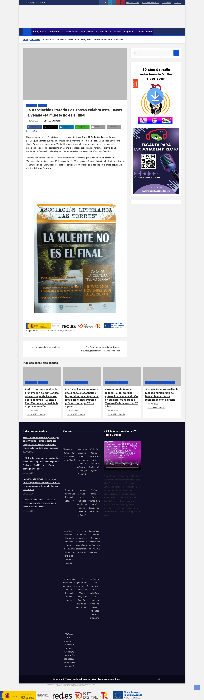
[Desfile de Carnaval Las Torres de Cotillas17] (69, 483)
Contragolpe (31, 382)
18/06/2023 (34, 121)
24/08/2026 (32, 411)
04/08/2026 (153, 404)
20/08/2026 (72, 411)
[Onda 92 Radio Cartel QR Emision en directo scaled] (156, 130)
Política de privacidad (150, 3)
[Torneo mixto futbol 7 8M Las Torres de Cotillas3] (69, 442)
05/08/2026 (113, 411)
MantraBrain (114, 679)
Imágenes (128, 31)
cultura (66, 331)
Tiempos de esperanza (165, 382)
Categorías (38, 31)
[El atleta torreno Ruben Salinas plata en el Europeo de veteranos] (94, 483)
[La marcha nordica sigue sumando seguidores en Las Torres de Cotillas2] (82, 483)
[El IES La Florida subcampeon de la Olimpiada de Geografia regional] (94, 442)
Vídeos (117, 31)
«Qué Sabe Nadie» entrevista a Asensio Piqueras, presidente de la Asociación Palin (100, 349)
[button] (34, 127)
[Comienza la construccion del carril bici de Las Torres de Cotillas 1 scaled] (69, 571)
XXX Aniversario (144, 31)
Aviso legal (166, 3)
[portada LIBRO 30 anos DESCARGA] (155, 66)
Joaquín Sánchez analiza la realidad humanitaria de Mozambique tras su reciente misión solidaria (161, 394)
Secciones (55, 31)
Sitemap (177, 3)
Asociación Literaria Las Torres (49, 331)
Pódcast (104, 31)
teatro (72, 331)
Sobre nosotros (132, 3)
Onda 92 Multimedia (52, 121)
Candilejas (31, 106)
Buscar (176, 53)
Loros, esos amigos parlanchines (45, 347)
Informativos (72, 31)
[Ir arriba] (197, 687)
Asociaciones (87, 31)
